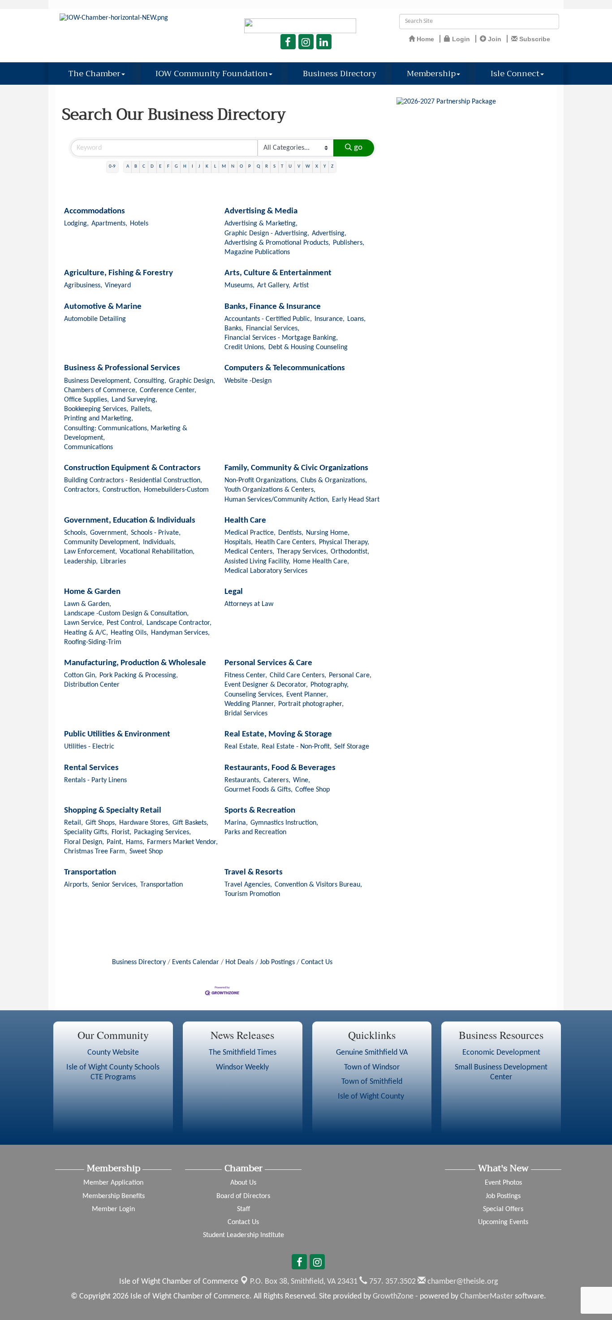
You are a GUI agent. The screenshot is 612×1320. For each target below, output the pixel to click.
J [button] (199, 166)
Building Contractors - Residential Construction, (133, 480)
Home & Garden (92, 592)
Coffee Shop (312, 789)
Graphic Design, (192, 381)
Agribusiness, (83, 285)
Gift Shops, (101, 823)
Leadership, (81, 561)
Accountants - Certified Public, (268, 319)
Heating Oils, (129, 632)
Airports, (76, 884)
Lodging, (76, 223)
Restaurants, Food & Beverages (280, 768)
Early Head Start (355, 499)
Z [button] (332, 166)
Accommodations (94, 211)
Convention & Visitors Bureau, (318, 884)
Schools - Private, (156, 533)
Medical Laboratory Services (265, 571)
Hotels (139, 223)
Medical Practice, (250, 533)
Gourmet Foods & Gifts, (258, 789)
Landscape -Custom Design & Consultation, (126, 613)
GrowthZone (393, 1296)
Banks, (233, 328)
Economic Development (501, 1052)
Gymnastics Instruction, (284, 823)
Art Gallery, (273, 285)
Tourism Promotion (252, 894)
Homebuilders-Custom (176, 489)
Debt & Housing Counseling (308, 347)
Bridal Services (245, 713)
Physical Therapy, (344, 542)
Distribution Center (92, 684)
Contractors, (82, 489)
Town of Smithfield (371, 1082)
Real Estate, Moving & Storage (278, 734)
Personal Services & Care (268, 663)
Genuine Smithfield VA (372, 1052)
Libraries (113, 561)
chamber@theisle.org (462, 1281)
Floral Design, (84, 842)
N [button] (232, 166)
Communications (88, 447)
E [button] (160, 166)
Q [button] (258, 166)
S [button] (274, 166)
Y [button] (324, 166)
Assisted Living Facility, (257, 561)
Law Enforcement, (90, 551)
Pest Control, (125, 623)
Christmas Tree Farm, (95, 851)
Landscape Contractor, (179, 623)
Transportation (90, 872)
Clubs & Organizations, (334, 480)
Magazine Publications (257, 252)
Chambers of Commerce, (100, 390)
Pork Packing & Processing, (138, 675)
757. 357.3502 (391, 1281)
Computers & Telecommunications (284, 368)
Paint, (115, 842)
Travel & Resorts (253, 872)
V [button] (298, 166)
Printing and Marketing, (98, 418)
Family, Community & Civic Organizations (296, 468)
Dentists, (290, 533)
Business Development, (97, 381)
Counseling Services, (254, 694)
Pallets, (141, 409)
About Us (243, 1182)
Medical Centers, (249, 551)
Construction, (122, 489)
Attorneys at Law (248, 604)
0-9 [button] (112, 166)
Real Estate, (241, 746)
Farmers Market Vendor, (182, 842)
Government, (109, 533)
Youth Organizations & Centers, (269, 489)
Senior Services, (115, 884)
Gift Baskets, (190, 823)
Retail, (73, 823)
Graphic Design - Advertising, (266, 233)
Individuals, (159, 542)
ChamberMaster (486, 1296)
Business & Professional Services (122, 368)
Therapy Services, (302, 551)
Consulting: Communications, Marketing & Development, (125, 433)
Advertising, (329, 233)
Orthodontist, (350, 551)
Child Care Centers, (298, 675)
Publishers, (348, 243)
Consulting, (150, 381)
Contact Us (316, 962)
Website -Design (248, 381)
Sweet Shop (146, 851)
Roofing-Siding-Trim (92, 642)
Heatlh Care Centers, (285, 542)
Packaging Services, (162, 832)
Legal (233, 592)
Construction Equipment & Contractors (132, 468)
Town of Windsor (372, 1067)
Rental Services (91, 768)
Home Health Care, (321, 561)
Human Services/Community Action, (276, 499)
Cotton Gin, (80, 675)
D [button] (152, 166)
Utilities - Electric (89, 746)
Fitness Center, (245, 675)
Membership (431, 73)
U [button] (290, 166)
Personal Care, (350, 675)
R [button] (266, 166)
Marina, (236, 823)
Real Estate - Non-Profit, (297, 746)
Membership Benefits (113, 1196)
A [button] (127, 166)
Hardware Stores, (144, 823)
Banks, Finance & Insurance (272, 307)
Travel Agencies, (248, 884)
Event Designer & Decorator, (266, 684)
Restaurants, (242, 780)
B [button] (135, 166)
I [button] (192, 166)
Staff (243, 1209)
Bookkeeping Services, (96, 409)
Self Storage (351, 746)
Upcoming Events (503, 1222)
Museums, (239, 285)
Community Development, (102, 542)
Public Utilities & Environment (117, 734)
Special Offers (503, 1209)
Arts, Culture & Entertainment (278, 273)
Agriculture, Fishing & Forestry (118, 273)
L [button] (215, 166)
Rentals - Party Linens (95, 780)
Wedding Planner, (250, 704)
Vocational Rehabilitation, (157, 551)
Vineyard (118, 285)
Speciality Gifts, (86, 832)
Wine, (301, 780)
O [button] (241, 166)
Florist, (121, 832)
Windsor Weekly (242, 1067)
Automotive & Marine (103, 307)
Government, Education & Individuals (129, 520)
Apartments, (109, 223)
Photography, (329, 684)
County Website (113, 1052)
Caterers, (276, 780)
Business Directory (339, 73)
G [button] (176, 166)
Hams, (135, 842)
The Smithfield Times (242, 1052)
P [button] (249, 166)
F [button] (168, 166)
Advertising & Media (260, 211)
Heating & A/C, (86, 632)
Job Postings (277, 962)
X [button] (316, 166)
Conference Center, (168, 390)
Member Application (113, 1182)
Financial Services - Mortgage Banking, (281, 338)
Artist (301, 285)
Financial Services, (272, 328)
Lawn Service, (84, 623)
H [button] (184, 166)
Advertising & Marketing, (260, 223)
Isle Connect (515, 73)
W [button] (308, 166)
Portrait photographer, (311, 704)
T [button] (282, 166)
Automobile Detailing (95, 319)
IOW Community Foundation (211, 73)
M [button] (224, 166)
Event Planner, (307, 694)
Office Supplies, (86, 399)
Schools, (75, 533)
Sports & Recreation (259, 810)
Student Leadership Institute (243, 1235)
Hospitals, (238, 542)
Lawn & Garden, (87, 604)
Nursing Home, (327, 533)
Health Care (245, 520)
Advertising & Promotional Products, (277, 243)
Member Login (113, 1209)
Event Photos (503, 1182)
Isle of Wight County (372, 1096)
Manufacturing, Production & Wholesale (135, 663)
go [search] (358, 147)
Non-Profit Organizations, (261, 480)
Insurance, (330, 319)
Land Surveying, (134, 399)
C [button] (143, 166)
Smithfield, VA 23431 (304, 1281)
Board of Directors (243, 1196)
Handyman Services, (180, 632)
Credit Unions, (245, 347)
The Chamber (94, 73)
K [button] (207, 166)
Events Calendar (195, 962)
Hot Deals (239, 962)
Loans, (356, 319)
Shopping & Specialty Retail (112, 810)
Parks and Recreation (255, 832)
